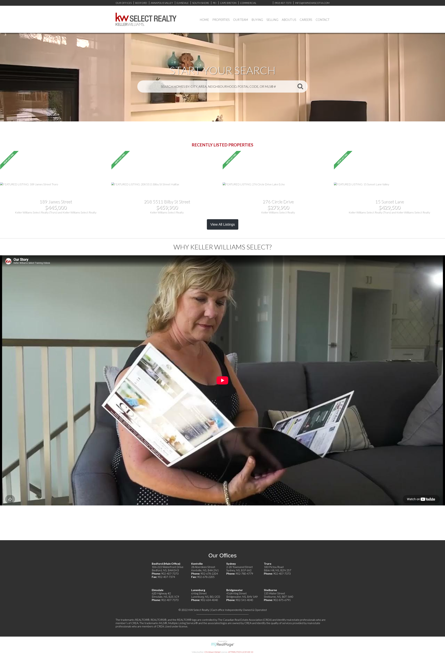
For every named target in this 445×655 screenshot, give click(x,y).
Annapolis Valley (162, 2)
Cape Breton (228, 2)
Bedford (141, 2)
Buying (257, 20)
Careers (306, 20)
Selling (272, 20)
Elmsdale (183, 2)
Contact (322, 20)
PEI (214, 2)
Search (300, 86)
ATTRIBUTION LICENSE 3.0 (240, 652)
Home (204, 20)
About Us (289, 20)
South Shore (200, 2)
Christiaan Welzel (212, 652)
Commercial (248, 2)
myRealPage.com (222, 644)
